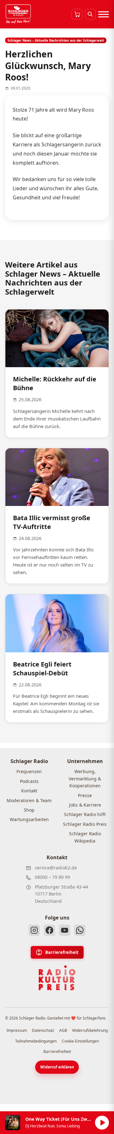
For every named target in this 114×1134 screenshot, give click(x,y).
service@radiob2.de (56, 868)
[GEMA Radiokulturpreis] (57, 978)
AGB (63, 1030)
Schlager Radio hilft (85, 814)
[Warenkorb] (77, 14)
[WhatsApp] (80, 930)
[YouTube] (64, 930)
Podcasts (29, 781)
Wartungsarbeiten (29, 819)
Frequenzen (29, 771)
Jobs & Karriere (85, 805)
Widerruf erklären (57, 1067)
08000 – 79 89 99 (52, 877)
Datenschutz (43, 1030)
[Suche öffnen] (90, 14)
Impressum (17, 1030)
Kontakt (29, 791)
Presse (85, 795)
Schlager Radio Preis (85, 824)
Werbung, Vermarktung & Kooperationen (85, 778)
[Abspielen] (102, 1123)
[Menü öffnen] (103, 14)
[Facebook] (49, 930)
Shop (29, 810)
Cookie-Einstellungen (80, 1041)
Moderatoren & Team (29, 800)
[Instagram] (34, 930)
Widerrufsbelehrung (90, 1030)
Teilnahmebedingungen (36, 1041)
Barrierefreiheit (62, 952)
